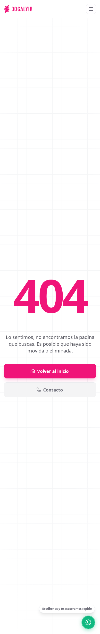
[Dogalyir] (18, 9)
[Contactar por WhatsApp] (88, 622)
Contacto (53, 390)
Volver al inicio (53, 371)
